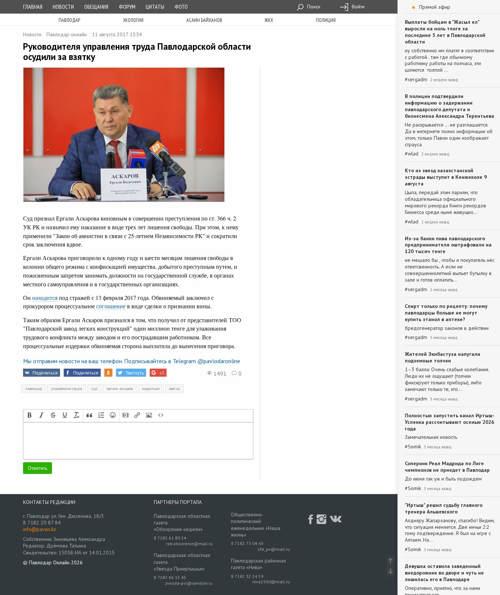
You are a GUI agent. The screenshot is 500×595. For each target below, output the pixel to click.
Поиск (313, 6)
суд (94, 388)
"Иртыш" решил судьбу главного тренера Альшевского (443, 508)
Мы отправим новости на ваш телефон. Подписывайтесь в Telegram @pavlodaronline (131, 361)
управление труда (66, 388)
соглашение (111, 306)
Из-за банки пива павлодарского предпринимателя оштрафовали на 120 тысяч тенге (448, 245)
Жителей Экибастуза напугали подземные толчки (442, 357)
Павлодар (69, 20)
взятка (174, 388)
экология (133, 20)
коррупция (151, 388)
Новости (63, 6)
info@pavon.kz (39, 529)
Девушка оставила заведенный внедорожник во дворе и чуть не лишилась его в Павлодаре (444, 573)
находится (45, 297)
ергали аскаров (120, 388)
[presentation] (30, 416)
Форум (127, 6)
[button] (29, 415)
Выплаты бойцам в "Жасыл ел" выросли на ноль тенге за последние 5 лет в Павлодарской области (445, 32)
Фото (181, 6)
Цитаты (155, 6)
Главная (32, 6)
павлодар (33, 388)
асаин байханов (204, 20)
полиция (326, 20)
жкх (269, 20)
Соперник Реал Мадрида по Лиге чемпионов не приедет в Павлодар (447, 466)
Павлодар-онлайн (66, 34)
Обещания (96, 6)
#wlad (411, 154)
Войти (357, 6)
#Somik (413, 447)
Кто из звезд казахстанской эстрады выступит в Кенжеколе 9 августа (446, 177)
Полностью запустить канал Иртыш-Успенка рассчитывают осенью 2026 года (450, 422)
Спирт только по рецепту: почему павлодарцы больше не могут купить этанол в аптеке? (446, 313)
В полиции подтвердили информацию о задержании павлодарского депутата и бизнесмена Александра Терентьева (449, 106)
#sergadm (416, 79)
